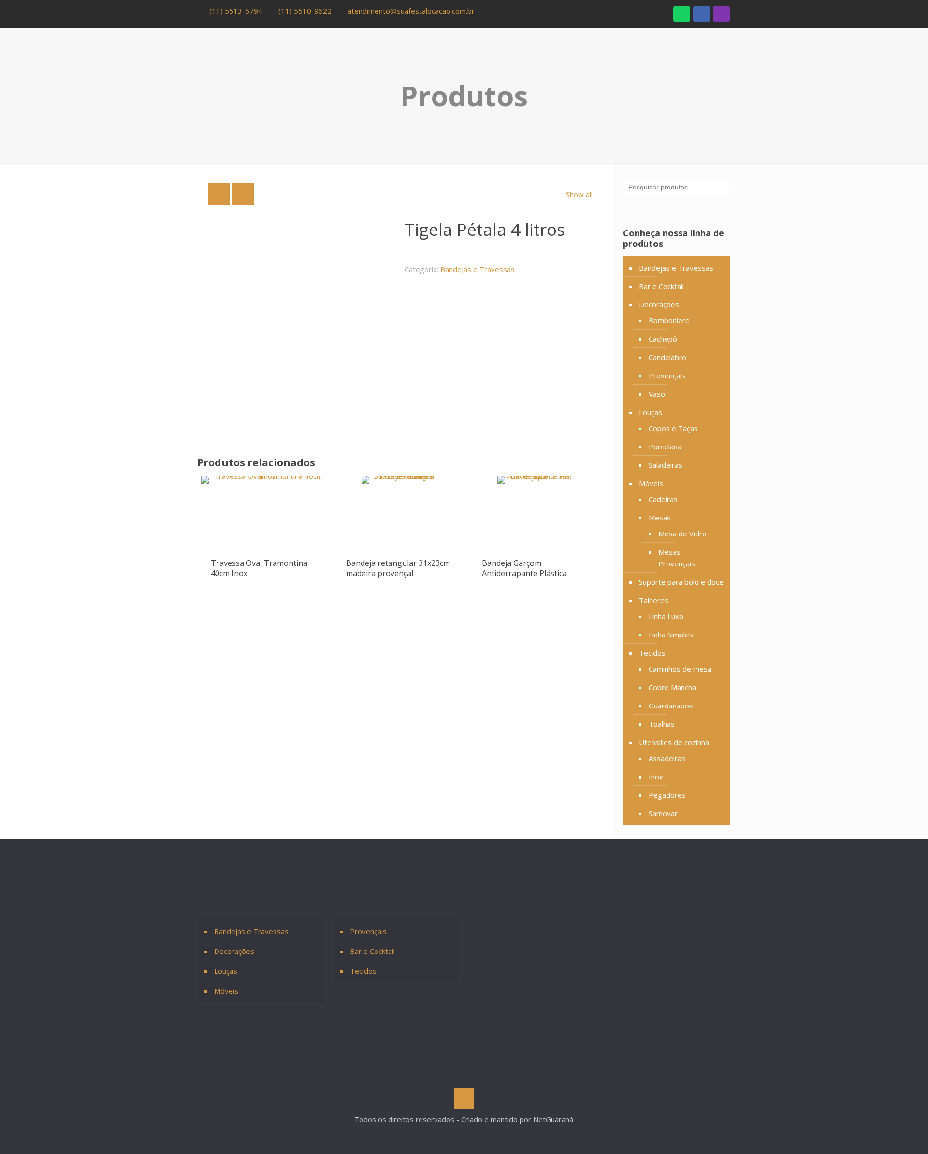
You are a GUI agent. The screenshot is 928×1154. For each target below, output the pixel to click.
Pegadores (667, 795)
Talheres (653, 600)
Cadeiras (663, 499)
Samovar (663, 813)
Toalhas (662, 724)
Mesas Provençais (676, 557)
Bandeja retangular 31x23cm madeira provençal (398, 568)
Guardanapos (671, 705)
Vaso (657, 394)
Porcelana (665, 446)
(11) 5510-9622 (305, 10)
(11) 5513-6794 (235, 10)
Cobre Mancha (672, 687)
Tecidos (652, 653)
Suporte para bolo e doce (681, 582)
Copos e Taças (673, 428)
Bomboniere (669, 320)
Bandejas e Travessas (477, 269)
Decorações (659, 304)
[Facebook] (701, 15)
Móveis (651, 483)
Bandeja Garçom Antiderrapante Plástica (524, 568)
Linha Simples (671, 634)
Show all (579, 194)
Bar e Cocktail (661, 286)
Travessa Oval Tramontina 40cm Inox (259, 568)
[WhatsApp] (681, 15)
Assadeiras (667, 758)
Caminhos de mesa (680, 669)
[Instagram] (721, 15)
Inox (656, 776)
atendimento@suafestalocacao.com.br (411, 10)
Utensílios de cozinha (674, 742)
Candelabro (667, 357)
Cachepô (663, 339)
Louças (650, 412)
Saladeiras (665, 465)
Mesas (660, 517)
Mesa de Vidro (682, 533)
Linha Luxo (666, 616)
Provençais (667, 375)
